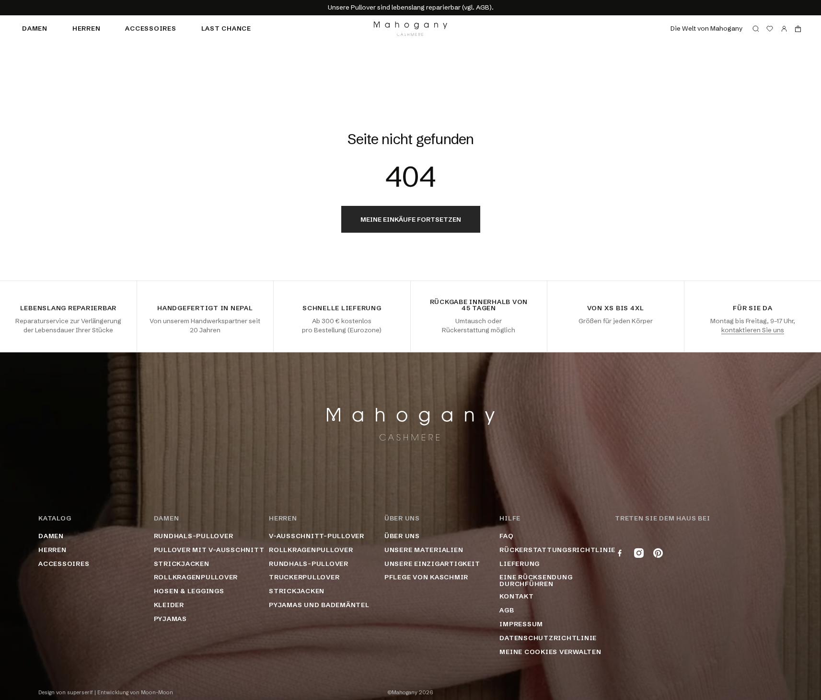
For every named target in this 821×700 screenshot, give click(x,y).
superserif (80, 692)
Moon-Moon (157, 692)
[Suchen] (756, 28)
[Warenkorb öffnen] (798, 28)
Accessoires (150, 28)
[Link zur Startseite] (410, 28)
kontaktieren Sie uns (752, 330)
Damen (34, 28)
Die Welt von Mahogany (706, 28)
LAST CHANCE (226, 28)
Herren (86, 28)
